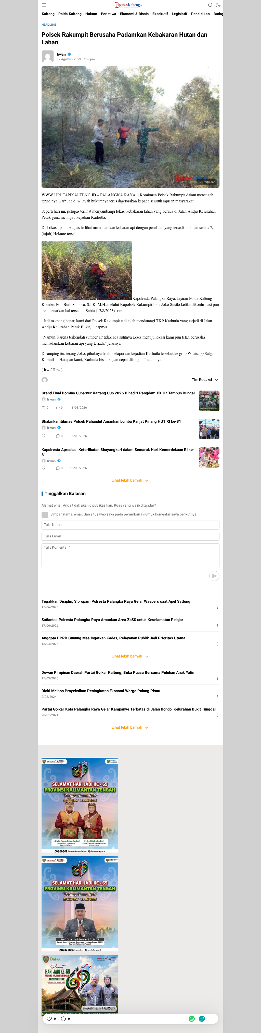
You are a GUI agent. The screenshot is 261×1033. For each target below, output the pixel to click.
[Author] (48, 56)
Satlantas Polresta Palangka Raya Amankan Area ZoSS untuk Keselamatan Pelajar (112, 619)
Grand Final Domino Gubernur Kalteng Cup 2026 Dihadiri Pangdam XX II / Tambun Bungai (118, 393)
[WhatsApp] (192, 1019)
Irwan (61, 54)
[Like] (49, 1019)
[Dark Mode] (218, 5)
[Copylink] (202, 1019)
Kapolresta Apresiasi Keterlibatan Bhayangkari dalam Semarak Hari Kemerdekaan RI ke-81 (118, 452)
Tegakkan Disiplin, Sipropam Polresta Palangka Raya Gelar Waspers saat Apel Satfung (116, 601)
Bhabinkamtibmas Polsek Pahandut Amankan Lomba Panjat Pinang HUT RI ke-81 (111, 421)
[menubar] (44, 5)
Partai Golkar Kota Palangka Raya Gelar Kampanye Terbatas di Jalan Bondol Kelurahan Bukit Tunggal (129, 709)
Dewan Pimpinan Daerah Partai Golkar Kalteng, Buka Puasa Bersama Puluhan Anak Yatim (118, 672)
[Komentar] (63, 1019)
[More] (193, 408)
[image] (209, 401)
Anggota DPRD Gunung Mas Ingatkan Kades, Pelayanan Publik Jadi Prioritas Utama (113, 638)
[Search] (210, 5)
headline (49, 24)
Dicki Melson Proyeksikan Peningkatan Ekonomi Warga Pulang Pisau (101, 690)
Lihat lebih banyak (127, 480)
